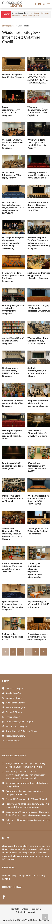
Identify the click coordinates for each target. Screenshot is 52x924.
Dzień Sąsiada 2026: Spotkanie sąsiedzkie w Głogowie (12, 466)
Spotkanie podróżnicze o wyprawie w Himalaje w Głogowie (38, 275)
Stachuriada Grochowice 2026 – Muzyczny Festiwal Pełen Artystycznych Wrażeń (12, 533)
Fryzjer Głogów (13, 717)
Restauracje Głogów (15, 736)
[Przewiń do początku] (45, 917)
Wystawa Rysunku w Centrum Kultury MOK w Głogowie (37, 341)
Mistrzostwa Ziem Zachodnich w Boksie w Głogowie (12, 498)
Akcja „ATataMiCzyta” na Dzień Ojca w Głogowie (13, 341)
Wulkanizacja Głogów (16, 726)
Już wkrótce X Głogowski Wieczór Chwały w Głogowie (37, 433)
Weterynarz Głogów (15, 707)
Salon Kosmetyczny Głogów (19, 722)
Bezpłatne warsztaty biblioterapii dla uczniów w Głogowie (37, 403)
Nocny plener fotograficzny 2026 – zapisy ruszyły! (12, 175)
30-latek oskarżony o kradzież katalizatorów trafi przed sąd (27, 784)
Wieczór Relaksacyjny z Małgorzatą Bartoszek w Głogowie (38, 308)
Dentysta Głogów (14, 688)
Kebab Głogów (13, 741)
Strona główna (8, 26)
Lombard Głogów (14, 698)
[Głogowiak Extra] (11, 4)
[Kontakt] (39, 4)
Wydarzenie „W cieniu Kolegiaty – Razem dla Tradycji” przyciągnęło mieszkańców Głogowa (28, 813)
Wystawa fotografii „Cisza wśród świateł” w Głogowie (38, 604)
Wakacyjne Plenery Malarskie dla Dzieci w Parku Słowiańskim (38, 175)
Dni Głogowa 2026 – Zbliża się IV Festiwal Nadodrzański (37, 531)
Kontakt (6, 879)
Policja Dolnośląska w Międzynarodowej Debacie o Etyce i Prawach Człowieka (25, 765)
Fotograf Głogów (14, 712)
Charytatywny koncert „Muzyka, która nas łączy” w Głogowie (38, 637)
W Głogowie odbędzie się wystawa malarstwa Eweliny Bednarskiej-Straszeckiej (13, 243)
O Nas (25, 909)
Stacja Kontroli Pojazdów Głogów (22, 731)
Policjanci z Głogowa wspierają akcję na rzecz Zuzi (28, 822)
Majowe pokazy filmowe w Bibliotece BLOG (12, 637)
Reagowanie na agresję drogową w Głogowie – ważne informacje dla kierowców (27, 805)
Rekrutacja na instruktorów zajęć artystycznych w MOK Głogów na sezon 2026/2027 (13, 207)
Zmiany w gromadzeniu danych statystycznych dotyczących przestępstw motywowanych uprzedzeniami (25, 774)
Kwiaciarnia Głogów (15, 703)
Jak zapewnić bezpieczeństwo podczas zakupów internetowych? (24, 793)
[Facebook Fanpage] (35, 4)
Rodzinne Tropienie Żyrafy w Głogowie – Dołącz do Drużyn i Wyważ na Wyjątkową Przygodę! (38, 243)
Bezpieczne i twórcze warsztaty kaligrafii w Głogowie (12, 403)
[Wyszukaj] (43, 4)
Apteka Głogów (13, 693)
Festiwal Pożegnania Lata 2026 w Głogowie (27, 799)
